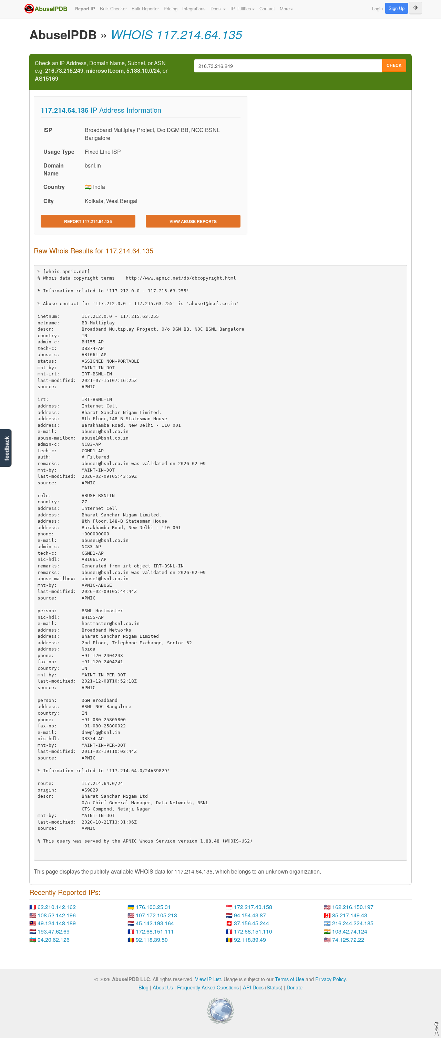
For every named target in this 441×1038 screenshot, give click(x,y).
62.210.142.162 (57, 907)
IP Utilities (240, 8)
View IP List (208, 978)
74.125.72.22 (348, 940)
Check (394, 65)
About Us (163, 987)
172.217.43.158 (253, 907)
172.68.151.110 (253, 931)
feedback (6, 448)
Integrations (194, 8)
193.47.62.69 (54, 931)
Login (377, 8)
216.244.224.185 (352, 923)
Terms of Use (289, 978)
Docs (216, 8)
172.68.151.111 (155, 931)
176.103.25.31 (153, 907)
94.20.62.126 (54, 940)
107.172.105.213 (156, 915)
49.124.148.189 (57, 923)
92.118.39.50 (152, 940)
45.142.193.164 (155, 923)
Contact (267, 8)
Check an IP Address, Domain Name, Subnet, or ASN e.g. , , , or (101, 71)
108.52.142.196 (57, 915)
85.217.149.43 (349, 915)
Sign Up (396, 8)
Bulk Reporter (145, 8)
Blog (143, 987)
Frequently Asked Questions (208, 987)
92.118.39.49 (250, 940)
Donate (294, 987)
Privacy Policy (330, 978)
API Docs (253, 987)
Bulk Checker (113, 8)
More (285, 8)
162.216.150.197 (352, 907)
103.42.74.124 (349, 931)
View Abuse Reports (193, 221)
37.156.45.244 (251, 923)
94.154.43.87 (250, 915)
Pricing (170, 8)
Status (274, 987)
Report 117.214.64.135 (88, 221)
